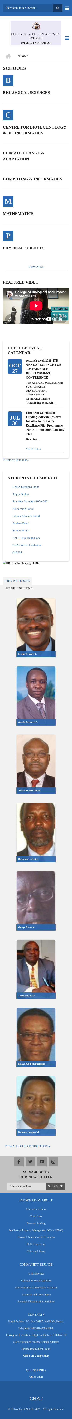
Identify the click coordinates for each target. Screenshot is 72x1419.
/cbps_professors (17, 581)
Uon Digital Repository (26, 537)
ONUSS (17, 552)
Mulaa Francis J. (27, 653)
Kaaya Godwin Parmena (31, 1063)
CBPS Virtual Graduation (27, 545)
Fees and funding (36, 1223)
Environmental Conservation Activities (36, 1287)
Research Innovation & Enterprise (36, 1237)
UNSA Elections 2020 (25, 486)
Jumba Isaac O (26, 995)
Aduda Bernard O (28, 722)
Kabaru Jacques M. (28, 1132)
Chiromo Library (36, 1251)
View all (32, 448)
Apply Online (20, 494)
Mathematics (18, 213)
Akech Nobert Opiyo (29, 790)
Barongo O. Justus (28, 858)
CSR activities (36, 1273)
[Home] (36, 25)
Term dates (36, 1216)
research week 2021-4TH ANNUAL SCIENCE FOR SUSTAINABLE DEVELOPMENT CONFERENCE (43, 369)
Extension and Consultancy (36, 1294)
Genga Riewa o (26, 927)
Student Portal (20, 530)
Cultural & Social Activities (36, 1280)
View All (35, 266)
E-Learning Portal (23, 508)
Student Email (20, 523)
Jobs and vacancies (36, 1209)
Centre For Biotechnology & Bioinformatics (34, 130)
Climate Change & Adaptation (24, 156)
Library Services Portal (26, 515)
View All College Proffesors (26, 1146)
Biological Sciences (26, 92)
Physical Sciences (24, 248)
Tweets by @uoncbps (16, 459)
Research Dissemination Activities (36, 1301)
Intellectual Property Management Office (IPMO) (36, 1230)
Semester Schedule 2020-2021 (30, 501)
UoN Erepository (36, 1244)
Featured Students (19, 588)
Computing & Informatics (32, 179)
